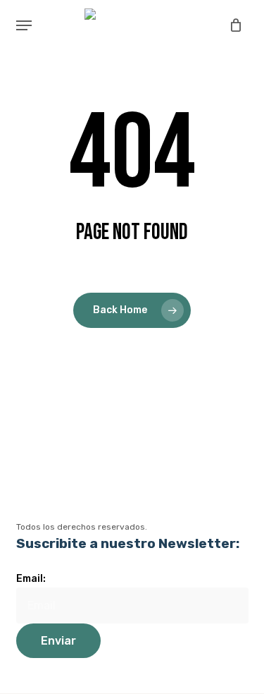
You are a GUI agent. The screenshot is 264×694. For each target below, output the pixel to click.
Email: (31, 579)
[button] (24, 25)
